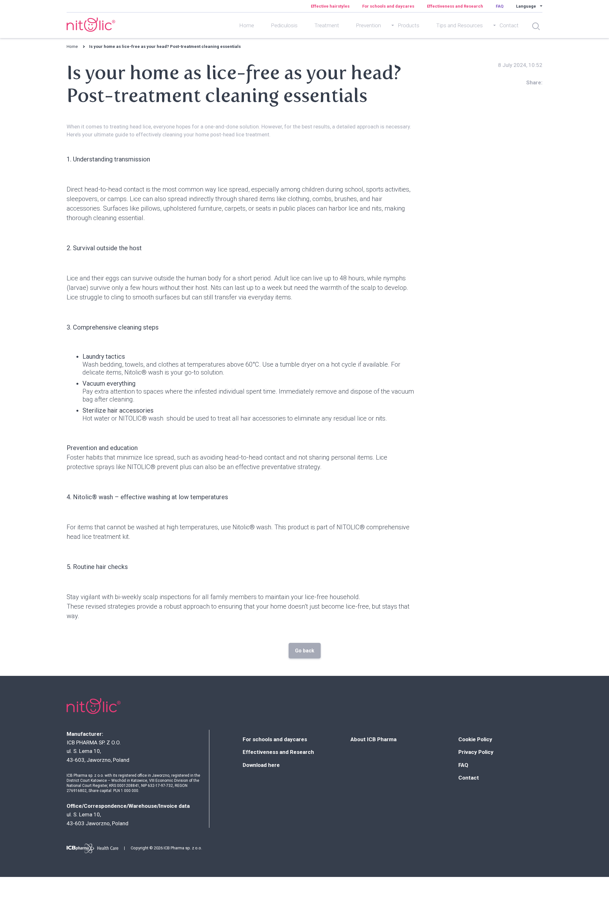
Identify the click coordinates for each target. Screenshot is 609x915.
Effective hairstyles (330, 6)
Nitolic (90, 24)
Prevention (368, 25)
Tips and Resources (459, 25)
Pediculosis (284, 25)
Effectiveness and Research (455, 6)
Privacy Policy (476, 752)
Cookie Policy (475, 739)
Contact (468, 777)
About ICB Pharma (373, 739)
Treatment (326, 25)
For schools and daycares (388, 6)
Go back (304, 651)
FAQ (499, 6)
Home (246, 25)
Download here (261, 765)
